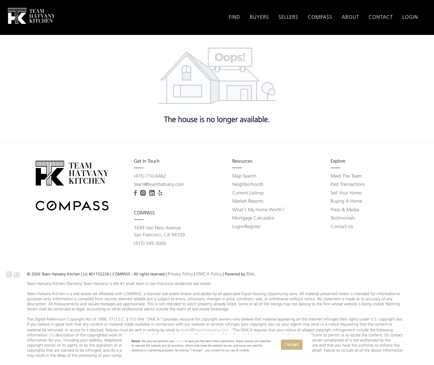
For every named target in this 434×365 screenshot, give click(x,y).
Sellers (288, 17)
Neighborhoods (247, 184)
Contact (381, 17)
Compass (320, 17)
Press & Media (345, 210)
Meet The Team (346, 176)
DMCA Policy (209, 274)
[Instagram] (143, 193)
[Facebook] (135, 193)
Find (234, 17)
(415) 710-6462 (150, 176)
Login (410, 17)
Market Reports (247, 201)
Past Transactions (348, 184)
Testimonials (343, 218)
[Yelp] (160, 193)
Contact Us (342, 227)
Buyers (259, 17)
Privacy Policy (180, 274)
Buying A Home (347, 201)
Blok (250, 274)
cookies (179, 341)
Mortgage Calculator (253, 218)
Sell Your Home (346, 193)
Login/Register (246, 227)
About (350, 17)
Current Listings (248, 193)
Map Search (244, 176)
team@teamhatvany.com (159, 184)
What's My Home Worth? (258, 210)
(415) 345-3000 (150, 243)
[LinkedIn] (152, 193)
